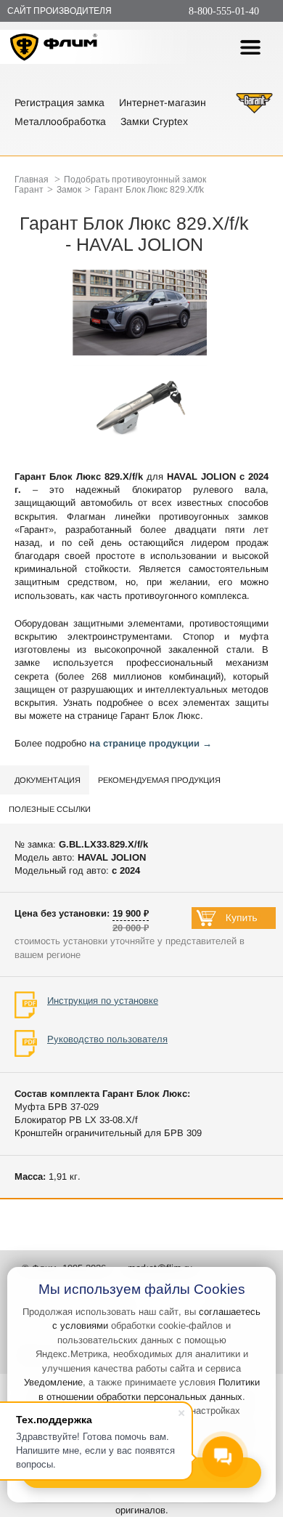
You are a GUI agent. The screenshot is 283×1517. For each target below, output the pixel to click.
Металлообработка (60, 121)
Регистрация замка (59, 102)
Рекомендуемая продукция (159, 780)
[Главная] (54, 49)
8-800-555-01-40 (224, 11)
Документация (48, 780)
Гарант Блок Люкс (160, 715)
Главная (32, 179)
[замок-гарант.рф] (254, 111)
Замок (69, 190)
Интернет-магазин (162, 102)
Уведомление (53, 1382)
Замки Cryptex (154, 121)
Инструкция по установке (102, 1000)
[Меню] (250, 47)
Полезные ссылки (50, 809)
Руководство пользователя (107, 1039)
